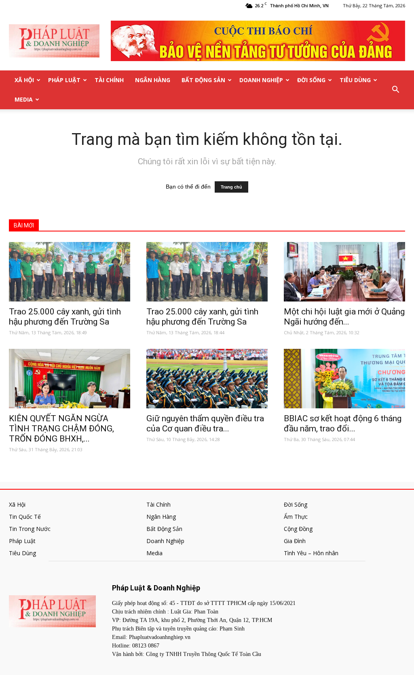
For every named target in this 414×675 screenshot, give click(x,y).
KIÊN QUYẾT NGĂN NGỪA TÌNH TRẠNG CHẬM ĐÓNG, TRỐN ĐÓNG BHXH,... (61, 429)
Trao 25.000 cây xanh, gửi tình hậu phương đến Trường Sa (65, 317)
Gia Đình (295, 541)
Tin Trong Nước (30, 529)
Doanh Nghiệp (261, 80)
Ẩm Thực (296, 516)
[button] (395, 90)
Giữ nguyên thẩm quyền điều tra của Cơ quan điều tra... (205, 423)
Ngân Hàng (152, 80)
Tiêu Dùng (355, 80)
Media (24, 99)
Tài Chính (109, 80)
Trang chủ (231, 187)
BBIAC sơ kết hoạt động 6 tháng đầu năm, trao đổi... (342, 423)
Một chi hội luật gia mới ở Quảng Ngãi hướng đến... (344, 317)
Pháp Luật (64, 80)
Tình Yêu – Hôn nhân (311, 553)
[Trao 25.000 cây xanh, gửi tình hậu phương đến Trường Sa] (69, 271)
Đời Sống (311, 80)
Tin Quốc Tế (25, 516)
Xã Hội (24, 80)
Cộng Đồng (298, 529)
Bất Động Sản (203, 80)
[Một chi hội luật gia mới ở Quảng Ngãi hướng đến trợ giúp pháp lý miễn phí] (344, 271)
